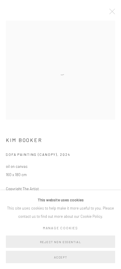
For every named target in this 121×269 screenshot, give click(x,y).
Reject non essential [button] (60, 242)
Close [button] (110, 13)
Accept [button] (60, 257)
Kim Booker (24, 140)
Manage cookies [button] (60, 228)
